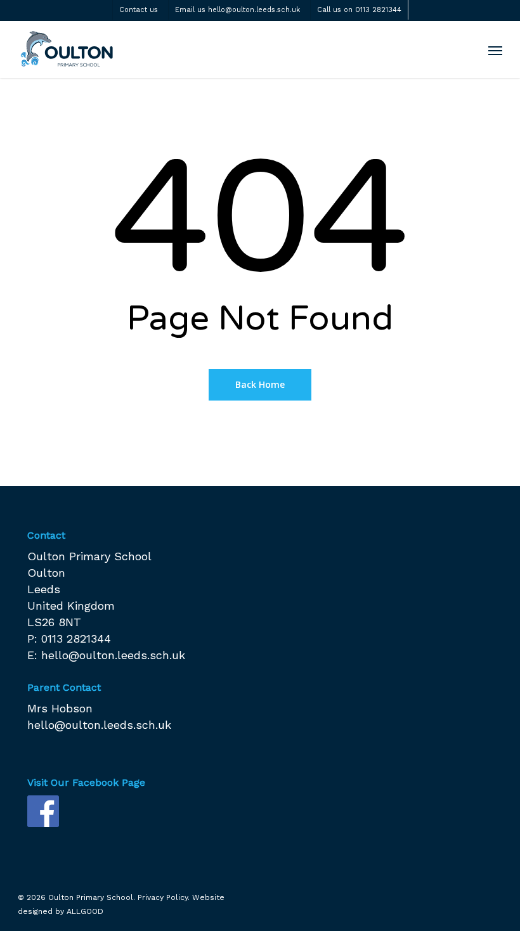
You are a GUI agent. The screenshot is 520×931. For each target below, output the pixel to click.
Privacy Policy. (164, 897)
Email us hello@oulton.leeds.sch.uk (237, 10)
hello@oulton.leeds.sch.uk (113, 655)
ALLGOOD (85, 911)
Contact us (138, 10)
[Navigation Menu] (495, 50)
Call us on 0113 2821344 (359, 10)
